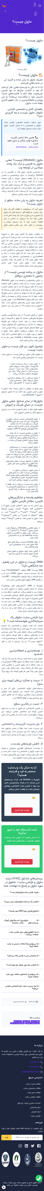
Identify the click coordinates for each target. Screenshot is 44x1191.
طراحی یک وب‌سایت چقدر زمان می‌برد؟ (21, 901)
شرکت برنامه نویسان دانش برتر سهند (20, 1184)
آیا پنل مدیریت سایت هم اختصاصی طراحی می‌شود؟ (21, 987)
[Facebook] (39, 1145)
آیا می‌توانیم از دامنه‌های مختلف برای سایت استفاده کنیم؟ (22, 975)
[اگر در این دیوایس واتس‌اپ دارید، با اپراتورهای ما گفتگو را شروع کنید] (39, 1178)
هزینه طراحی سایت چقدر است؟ (24, 892)
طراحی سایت (35, 1116)
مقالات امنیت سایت (33, 1083)
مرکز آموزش (35, 1111)
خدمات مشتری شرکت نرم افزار (28, 1103)
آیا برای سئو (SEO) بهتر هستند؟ (23, 911)
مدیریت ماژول (17, 1021)
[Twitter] (32, 1145)
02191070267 (33, 147)
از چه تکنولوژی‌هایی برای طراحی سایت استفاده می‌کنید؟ (23, 933)
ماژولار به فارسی (35, 1021)
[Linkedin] (26, 1145)
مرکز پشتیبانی (35, 1107)
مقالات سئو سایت (33, 1092)
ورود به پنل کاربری (22, 810)
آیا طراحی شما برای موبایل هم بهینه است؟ (22, 964)
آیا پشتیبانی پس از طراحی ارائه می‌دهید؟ (22, 955)
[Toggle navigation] (39, 5)
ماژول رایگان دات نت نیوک (17, 1023)
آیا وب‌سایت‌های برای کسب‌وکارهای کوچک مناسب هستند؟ (21, 921)
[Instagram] (20, 1145)
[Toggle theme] (4, 1187)
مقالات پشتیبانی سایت (31, 1088)
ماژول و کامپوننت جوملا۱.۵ (32, 1023)
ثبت (6, 1137)
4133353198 (21, 147)
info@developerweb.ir (30, 1071)
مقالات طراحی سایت (32, 1096)
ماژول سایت (26, 1021)
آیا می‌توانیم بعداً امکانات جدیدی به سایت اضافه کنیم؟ (22, 945)
